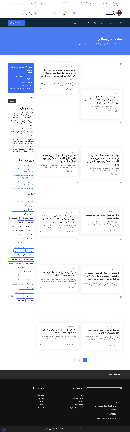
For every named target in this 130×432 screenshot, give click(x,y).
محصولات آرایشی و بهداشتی (25, 267)
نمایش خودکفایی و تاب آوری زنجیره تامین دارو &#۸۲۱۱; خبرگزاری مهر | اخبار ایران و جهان (58, 158)
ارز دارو (31, 205)
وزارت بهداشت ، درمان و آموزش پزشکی (22, 283)
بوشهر (25, 210)
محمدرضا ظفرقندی (27, 271)
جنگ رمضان (29, 222)
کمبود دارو (30, 300)
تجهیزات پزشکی (28, 214)
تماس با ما (68, 23)
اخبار (87, 23)
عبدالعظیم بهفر (16, 259)
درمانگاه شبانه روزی (19, 242)
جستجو (32, 97)
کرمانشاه (19, 296)
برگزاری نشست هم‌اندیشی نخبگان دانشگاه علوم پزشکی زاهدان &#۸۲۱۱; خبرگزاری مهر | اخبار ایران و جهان (21, 141)
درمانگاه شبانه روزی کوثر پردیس (24, 246)
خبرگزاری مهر (29, 226)
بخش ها (101, 23)
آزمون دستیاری (20, 201)
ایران (31, 210)
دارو (21, 226)
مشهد (12, 275)
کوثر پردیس (21, 300)
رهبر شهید (30, 251)
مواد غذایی (18, 279)
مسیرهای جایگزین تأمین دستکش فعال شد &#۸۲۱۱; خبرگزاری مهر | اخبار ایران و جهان (20, 123)
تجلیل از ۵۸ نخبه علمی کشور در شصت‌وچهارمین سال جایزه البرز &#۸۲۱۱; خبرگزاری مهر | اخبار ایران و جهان (20, 115)
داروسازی (30, 230)
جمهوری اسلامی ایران (27, 218)
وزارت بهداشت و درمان (26, 287)
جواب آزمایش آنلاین (15, 23)
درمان (13, 238)
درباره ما (109, 23)
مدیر (31, 164)
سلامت (18, 255)
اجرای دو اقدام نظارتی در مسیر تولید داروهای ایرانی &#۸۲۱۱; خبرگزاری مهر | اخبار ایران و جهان (58, 218)
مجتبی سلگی (113, 114)
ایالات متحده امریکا (20, 205)
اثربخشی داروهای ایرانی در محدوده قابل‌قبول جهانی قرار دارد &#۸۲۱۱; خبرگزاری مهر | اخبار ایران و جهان (102, 276)
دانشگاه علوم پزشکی (18, 230)
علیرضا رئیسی (29, 263)
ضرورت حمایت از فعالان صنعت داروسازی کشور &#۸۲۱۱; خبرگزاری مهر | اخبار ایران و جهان (102, 99)
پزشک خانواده (29, 296)
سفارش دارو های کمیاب (74, 408)
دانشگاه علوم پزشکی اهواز (25, 234)
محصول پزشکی (23, 164)
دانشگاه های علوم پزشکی (26, 238)
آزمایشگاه (30, 201)
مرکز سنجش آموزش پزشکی (25, 275)
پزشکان (94, 23)
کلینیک (12, 296)
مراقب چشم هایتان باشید (20, 188)
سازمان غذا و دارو (28, 255)
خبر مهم (21, 222)
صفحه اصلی (118, 23)
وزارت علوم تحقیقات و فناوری (24, 292)
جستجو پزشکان (78, 404)
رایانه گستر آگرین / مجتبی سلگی (54, 429)
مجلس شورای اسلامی (15, 263)
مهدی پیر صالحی (28, 279)
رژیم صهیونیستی (19, 251)
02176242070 (85, 3)
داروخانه (14, 226)
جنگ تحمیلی (14, 218)
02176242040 (27, 82)
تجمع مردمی (16, 210)
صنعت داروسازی (28, 259)
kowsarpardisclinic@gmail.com (63, 3)
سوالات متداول (78, 23)
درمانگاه (30, 242)
